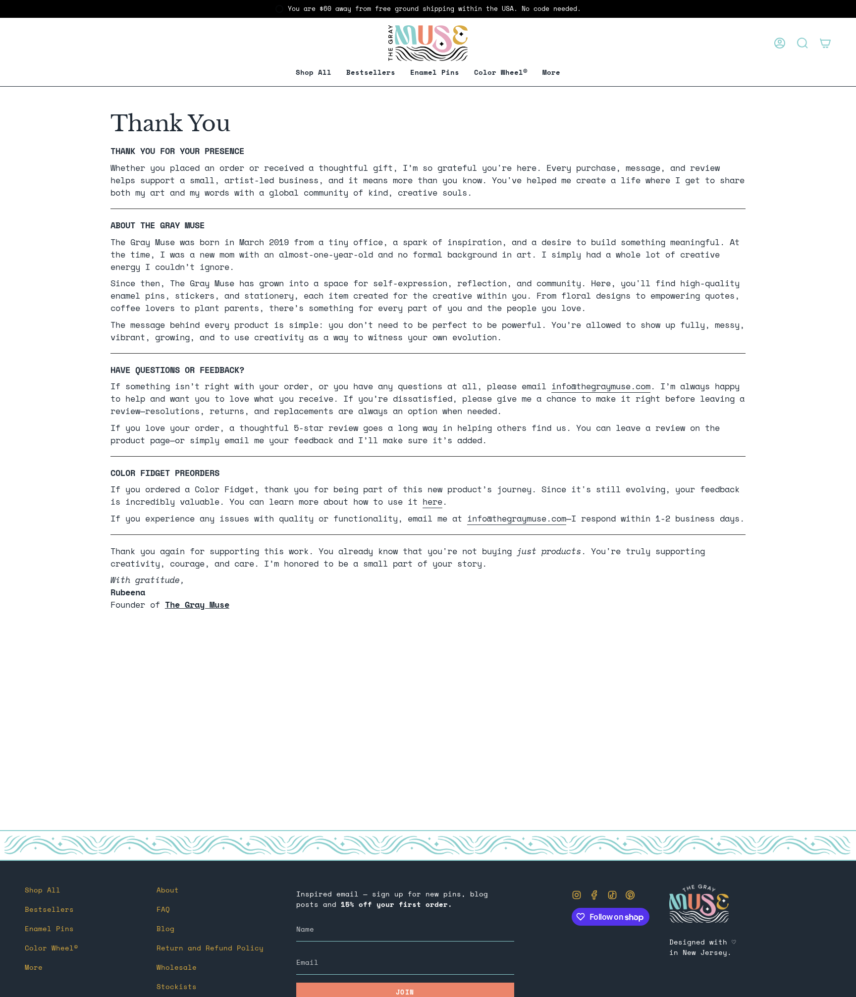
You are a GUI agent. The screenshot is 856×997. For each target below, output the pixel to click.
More (34, 967)
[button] (435, 72)
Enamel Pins (49, 928)
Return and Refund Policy (210, 948)
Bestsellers (49, 909)
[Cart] (825, 43)
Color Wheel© (51, 948)
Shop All (42, 890)
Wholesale (177, 967)
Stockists (177, 986)
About (168, 890)
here (432, 501)
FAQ (163, 909)
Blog (165, 928)
